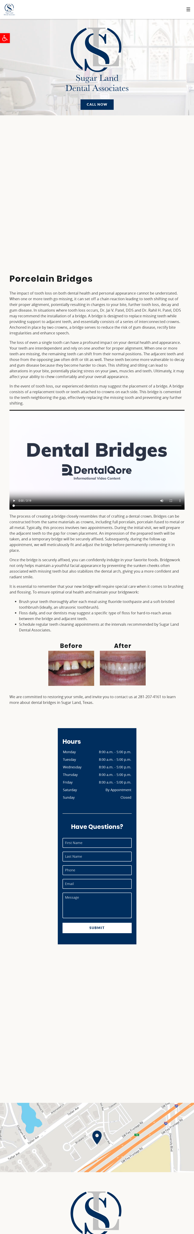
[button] (5, 38)
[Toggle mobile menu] (188, 9)
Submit (97, 928)
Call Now (97, 104)
